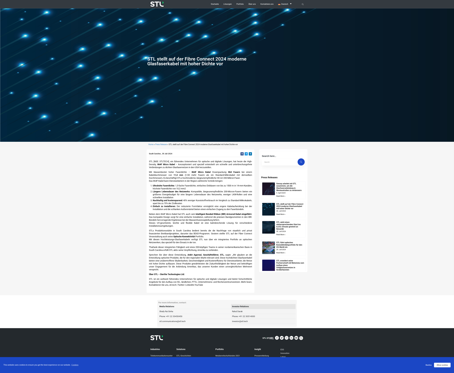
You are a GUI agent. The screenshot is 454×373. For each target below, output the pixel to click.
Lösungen (227, 4)
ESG (282, 349)
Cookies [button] (74, 365)
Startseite (215, 4)
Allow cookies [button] (442, 365)
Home (150, 144)
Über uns (252, 4)
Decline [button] (429, 365)
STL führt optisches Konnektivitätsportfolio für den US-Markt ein (289, 244)
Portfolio (240, 4)
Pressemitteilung (261, 356)
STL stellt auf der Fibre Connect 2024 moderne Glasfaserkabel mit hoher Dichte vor (289, 206)
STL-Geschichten (183, 356)
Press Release (161, 144)
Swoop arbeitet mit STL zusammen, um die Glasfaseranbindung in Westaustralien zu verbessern (289, 187)
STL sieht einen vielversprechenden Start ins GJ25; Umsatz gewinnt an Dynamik (288, 225)
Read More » (280, 196)
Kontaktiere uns (266, 4)
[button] (242, 153)
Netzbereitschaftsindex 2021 (227, 356)
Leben (283, 357)
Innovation (284, 353)
